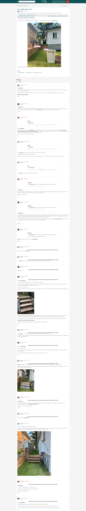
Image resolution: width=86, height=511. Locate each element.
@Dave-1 (27, 94)
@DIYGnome (23, 94)
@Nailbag (19, 94)
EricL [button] (20, 117)
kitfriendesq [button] (21, 141)
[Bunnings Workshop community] (44, 1)
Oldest (20, 81)
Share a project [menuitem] (61, 1)
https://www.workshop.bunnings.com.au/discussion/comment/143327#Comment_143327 (43, 468)
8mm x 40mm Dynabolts (58, 218)
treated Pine (31, 455)
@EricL (18, 240)
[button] (18, 11)
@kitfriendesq (20, 106)
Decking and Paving (29, 72)
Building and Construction (37, 72)
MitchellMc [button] (21, 442)
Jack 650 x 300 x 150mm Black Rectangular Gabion (26, 346)
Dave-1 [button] (29, 359)
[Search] (20, 1)
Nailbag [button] (21, 103)
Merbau (35, 455)
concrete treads (55, 20)
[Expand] (43, 126)
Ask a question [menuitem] (55, 1)
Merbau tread (39, 109)
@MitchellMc (27, 469)
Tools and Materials (21, 72)
